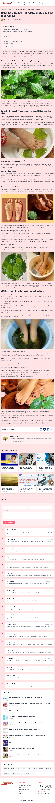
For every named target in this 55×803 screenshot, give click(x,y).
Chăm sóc (17, 770)
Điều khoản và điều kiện (24, 787)
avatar (30, 768)
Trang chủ (3, 9)
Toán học (10, 770)
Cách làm (33, 3)
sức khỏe (39, 770)
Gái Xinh (13, 773)
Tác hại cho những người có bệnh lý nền (13, 41)
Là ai (29, 3)
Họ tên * (5, 505)
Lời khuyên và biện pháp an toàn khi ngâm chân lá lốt (16, 46)
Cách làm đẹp (48, 768)
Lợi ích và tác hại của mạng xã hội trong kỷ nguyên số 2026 (45, 489)
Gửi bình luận (9, 522)
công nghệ (19, 773)
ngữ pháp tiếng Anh (30, 770)
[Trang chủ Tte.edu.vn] (6, 3)
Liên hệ (21, 793)
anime (5, 770)
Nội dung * (5, 510)
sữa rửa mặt (26, 773)
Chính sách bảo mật (24, 789)
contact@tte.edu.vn (44, 793)
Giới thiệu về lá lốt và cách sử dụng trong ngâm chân (15, 29)
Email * (29, 505)
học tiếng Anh (6, 773)
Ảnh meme (13, 3)
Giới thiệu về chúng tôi (24, 791)
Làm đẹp (24, 3)
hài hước (18, 768)
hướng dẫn (41, 768)
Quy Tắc (19, 3)
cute (32, 773)
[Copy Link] (51, 429)
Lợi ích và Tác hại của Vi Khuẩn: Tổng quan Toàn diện (8, 489)
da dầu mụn (24, 768)
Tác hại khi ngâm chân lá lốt (9, 34)
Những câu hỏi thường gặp (25, 785)
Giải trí (35, 768)
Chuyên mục (11, 9)
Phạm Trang (14, 436)
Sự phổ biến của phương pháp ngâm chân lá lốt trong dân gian (18, 31)
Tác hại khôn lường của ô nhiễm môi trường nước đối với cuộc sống (45, 469)
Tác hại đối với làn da (8, 36)
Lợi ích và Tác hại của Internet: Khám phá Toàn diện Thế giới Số (26, 469)
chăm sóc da (6, 768)
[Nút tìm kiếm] (52, 3)
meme (12, 768)
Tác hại (39, 3)
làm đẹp (22, 770)
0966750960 (43, 791)
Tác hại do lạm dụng (8, 43)
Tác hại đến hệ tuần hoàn (9, 38)
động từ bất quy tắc (47, 770)
